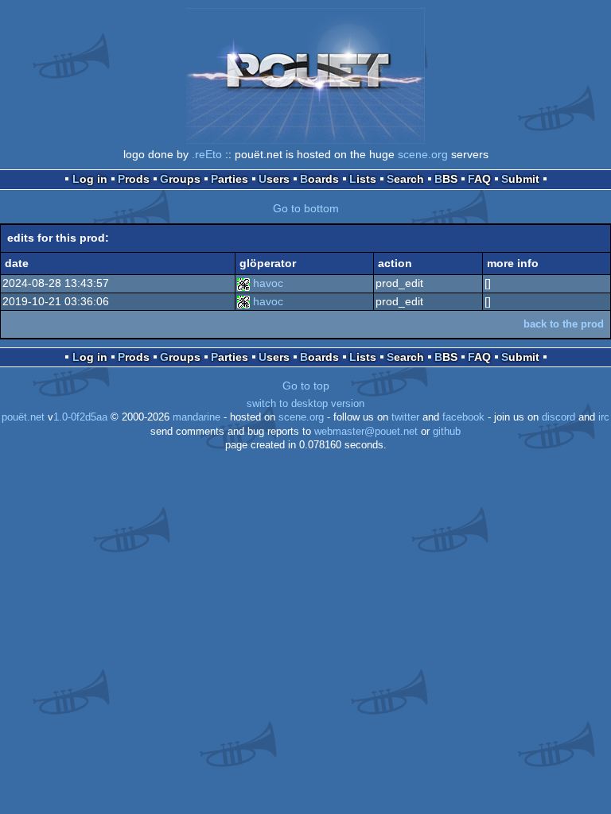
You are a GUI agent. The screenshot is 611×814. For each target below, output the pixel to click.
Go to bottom (306, 208)
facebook (463, 417)
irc (603, 417)
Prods (134, 178)
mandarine (196, 417)
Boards (319, 178)
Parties (229, 178)
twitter (405, 417)
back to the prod (563, 324)
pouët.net (23, 417)
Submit (520, 178)
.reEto (207, 154)
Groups (180, 178)
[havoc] (243, 283)
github (447, 431)
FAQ (479, 178)
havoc (268, 283)
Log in (89, 178)
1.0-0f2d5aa (80, 417)
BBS (445, 178)
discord (558, 417)
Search (405, 178)
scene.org (423, 154)
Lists (362, 178)
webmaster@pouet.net (366, 431)
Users (274, 178)
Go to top (305, 385)
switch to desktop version (305, 403)
